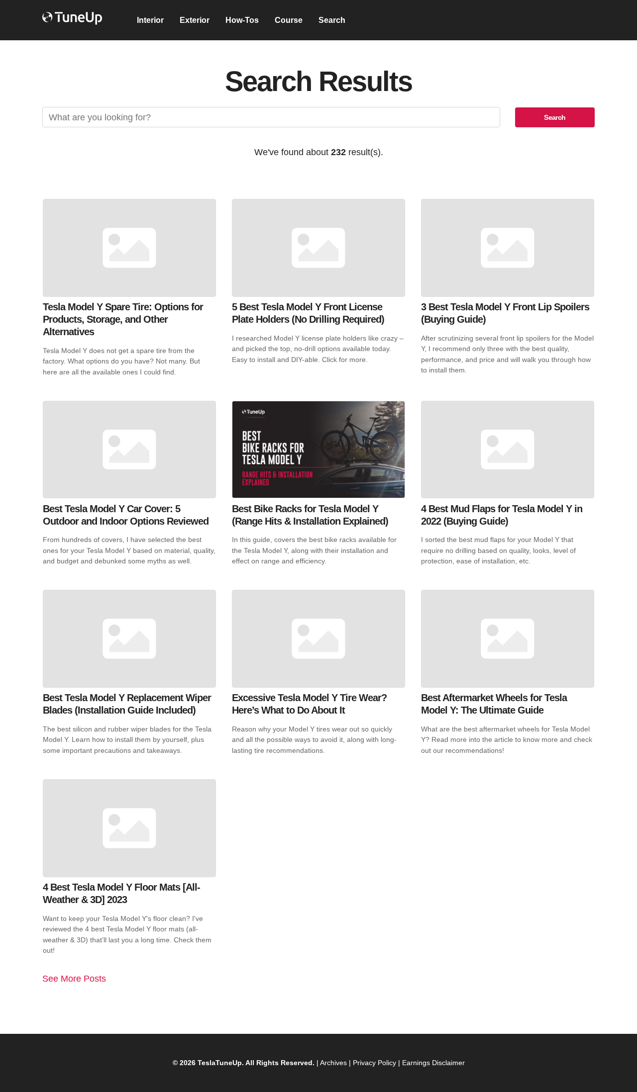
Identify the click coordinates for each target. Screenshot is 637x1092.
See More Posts (74, 978)
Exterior (195, 20)
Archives (333, 1063)
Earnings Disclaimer (433, 1063)
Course (289, 20)
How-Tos (242, 20)
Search (331, 20)
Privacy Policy (374, 1063)
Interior (150, 20)
